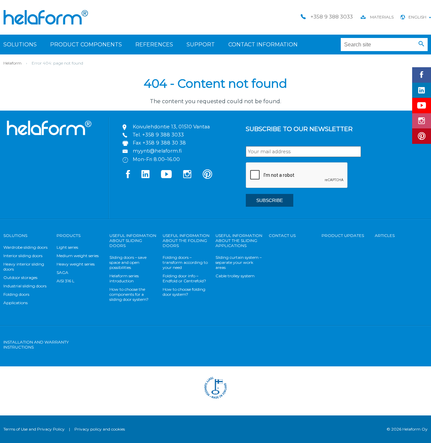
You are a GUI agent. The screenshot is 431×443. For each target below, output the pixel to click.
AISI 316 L (65, 280)
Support (201, 44)
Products (68, 235)
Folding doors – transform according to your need (185, 262)
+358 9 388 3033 (163, 135)
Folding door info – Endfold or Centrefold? (184, 278)
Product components (86, 44)
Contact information (263, 44)
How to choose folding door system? (184, 292)
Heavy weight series (76, 264)
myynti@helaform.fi (157, 151)
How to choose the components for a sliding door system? (128, 294)
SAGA (62, 272)
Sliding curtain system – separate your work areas (239, 262)
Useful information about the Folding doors (186, 240)
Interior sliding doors (22, 255)
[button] (421, 44)
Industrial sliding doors (24, 285)
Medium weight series (78, 255)
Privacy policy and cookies (99, 429)
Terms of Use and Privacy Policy (34, 429)
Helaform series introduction (124, 278)
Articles (385, 235)
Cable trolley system (235, 275)
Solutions (20, 44)
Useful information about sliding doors (132, 240)
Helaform (46, 17)
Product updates (343, 235)
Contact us (282, 235)
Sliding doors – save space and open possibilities (127, 262)
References (154, 44)
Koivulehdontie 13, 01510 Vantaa (171, 127)
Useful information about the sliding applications (239, 240)
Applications (15, 302)
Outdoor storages (20, 277)
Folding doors (16, 294)
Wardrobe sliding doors (25, 247)
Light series (67, 247)
